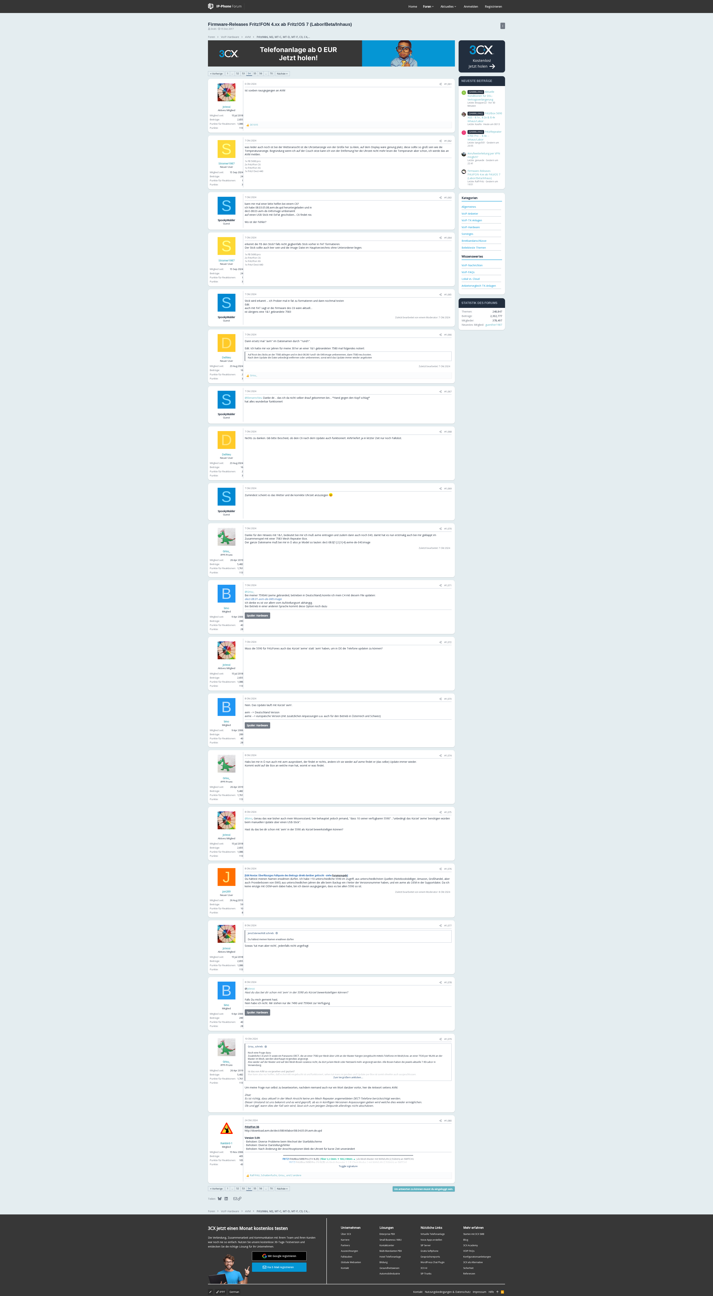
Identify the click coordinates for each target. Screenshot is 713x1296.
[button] (433, 6)
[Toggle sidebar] (502, 26)
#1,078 (448, 982)
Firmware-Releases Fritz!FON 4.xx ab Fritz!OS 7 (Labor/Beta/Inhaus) (484, 174)
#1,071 (448, 585)
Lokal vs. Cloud (471, 279)
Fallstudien (346, 1256)
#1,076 (448, 869)
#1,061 (448, 84)
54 (249, 73)
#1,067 (448, 391)
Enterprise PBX (387, 1234)
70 (271, 73)
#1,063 (448, 197)
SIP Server (426, 1245)
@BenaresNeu (253, 397)
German (234, 1292)
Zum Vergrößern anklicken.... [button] (348, 1077)
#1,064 (448, 237)
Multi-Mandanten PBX (391, 1251)
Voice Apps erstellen (431, 1239)
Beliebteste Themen (474, 247)
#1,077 (448, 925)
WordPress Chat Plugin (433, 1262)
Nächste (281, 73)
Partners (345, 1245)
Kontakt (345, 1268)
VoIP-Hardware (471, 227)
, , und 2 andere (275, 1175)
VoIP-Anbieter (470, 213)
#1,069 (448, 488)
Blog (465, 1239)
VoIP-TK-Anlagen (472, 220)
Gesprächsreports (430, 1256)
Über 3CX (346, 1234)
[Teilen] (440, 84)
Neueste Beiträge (476, 80)
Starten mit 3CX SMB (473, 1234)
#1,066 (448, 334)
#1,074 (448, 755)
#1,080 (448, 1120)
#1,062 (448, 141)
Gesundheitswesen (389, 1268)
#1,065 (448, 294)
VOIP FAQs (468, 1251)
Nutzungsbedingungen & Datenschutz (448, 1292)
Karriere (345, 1239)
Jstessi (251, 988)
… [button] (232, 73)
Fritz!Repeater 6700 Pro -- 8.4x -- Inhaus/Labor (485, 135)
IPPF (222, 1292)
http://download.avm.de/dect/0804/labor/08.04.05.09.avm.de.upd (283, 1130)
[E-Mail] (232, 1198)
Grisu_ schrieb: (255, 1046)
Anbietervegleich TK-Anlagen (479, 285)
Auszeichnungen (349, 1251)
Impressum (479, 1292)
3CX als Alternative (473, 1262)
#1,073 (448, 698)
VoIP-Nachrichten (472, 265)
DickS (213, 28)
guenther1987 (493, 324)
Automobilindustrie (390, 1273)
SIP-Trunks (426, 1273)
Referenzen (469, 1273)
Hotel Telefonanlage (390, 1256)
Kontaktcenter (387, 1245)
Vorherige (217, 73)
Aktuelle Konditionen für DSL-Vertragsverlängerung (481, 95)
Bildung (384, 1262)
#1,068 (448, 431)
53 (243, 73)
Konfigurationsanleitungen (477, 1256)
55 (255, 73)
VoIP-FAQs (468, 272)
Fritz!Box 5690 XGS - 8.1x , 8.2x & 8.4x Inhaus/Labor (485, 117)
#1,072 (448, 642)
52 (237, 73)
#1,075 (448, 812)
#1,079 (448, 1039)
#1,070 (448, 528)
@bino (248, 818)
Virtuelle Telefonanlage (433, 1234)
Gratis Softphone (429, 1251)
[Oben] (497, 1292)
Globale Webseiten (351, 1262)
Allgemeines (469, 206)
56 (260, 73)
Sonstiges (467, 234)
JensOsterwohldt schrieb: (261, 933)
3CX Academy (470, 1245)
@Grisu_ (249, 591)
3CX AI (424, 1268)
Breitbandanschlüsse (474, 240)
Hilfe (491, 1292)
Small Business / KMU (391, 1239)
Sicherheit (468, 1268)
